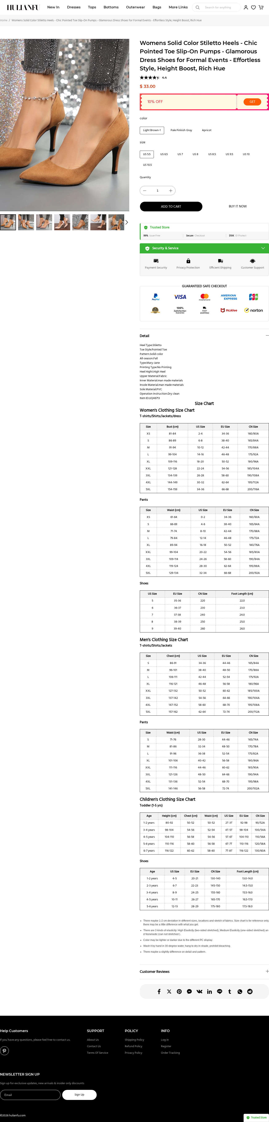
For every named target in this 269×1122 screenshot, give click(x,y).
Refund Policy (133, 1046)
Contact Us (94, 1046)
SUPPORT (95, 1031)
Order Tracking (170, 1053)
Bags (157, 7)
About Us (93, 1040)
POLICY (131, 1031)
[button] (126, 222)
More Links (178, 7)
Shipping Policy (134, 1040)
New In (53, 7)
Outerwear (135, 7)
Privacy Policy (133, 1053)
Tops (92, 7)
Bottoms (111, 7)
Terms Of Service (97, 1053)
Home (3, 20)
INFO (165, 1031)
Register (166, 1046)
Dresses (73, 7)
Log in (165, 1040)
